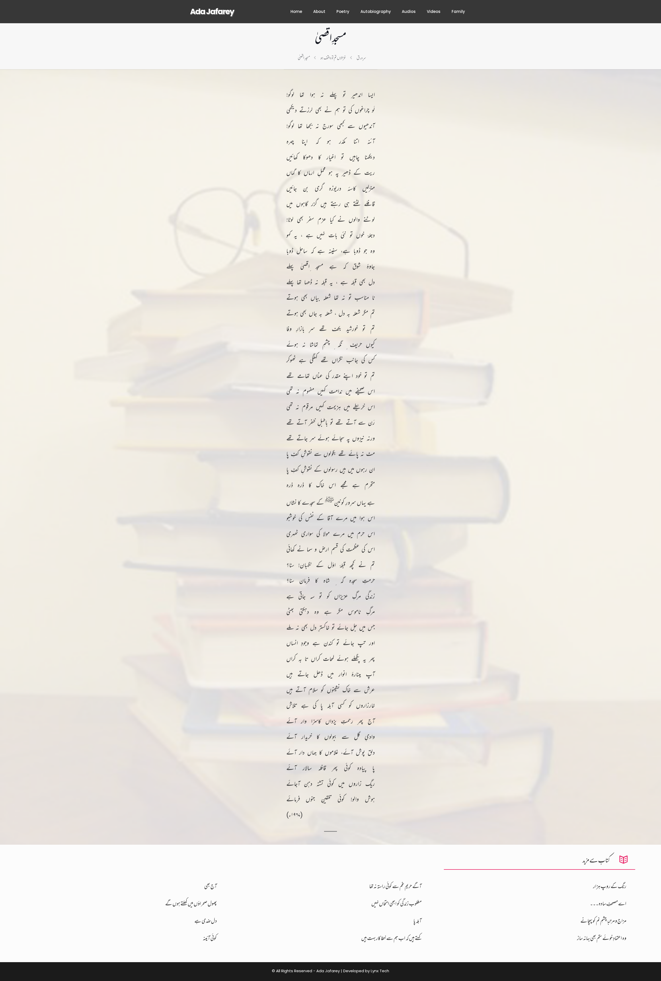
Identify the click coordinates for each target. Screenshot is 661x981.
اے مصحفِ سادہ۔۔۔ (608, 904)
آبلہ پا (417, 921)
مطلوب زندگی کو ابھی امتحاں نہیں (396, 904)
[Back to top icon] (640, 972)
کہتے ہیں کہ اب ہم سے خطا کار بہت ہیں (391, 938)
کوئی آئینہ (210, 938)
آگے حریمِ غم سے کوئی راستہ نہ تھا (395, 886)
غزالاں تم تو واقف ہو (333, 57)
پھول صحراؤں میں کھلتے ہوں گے (191, 904)
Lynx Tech (380, 971)
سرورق (361, 57)
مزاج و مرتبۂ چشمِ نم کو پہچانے (603, 921)
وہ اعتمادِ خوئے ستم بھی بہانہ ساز (601, 938)
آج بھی (210, 886)
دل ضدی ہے (205, 921)
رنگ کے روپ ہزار (609, 886)
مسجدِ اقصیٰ (304, 57)
